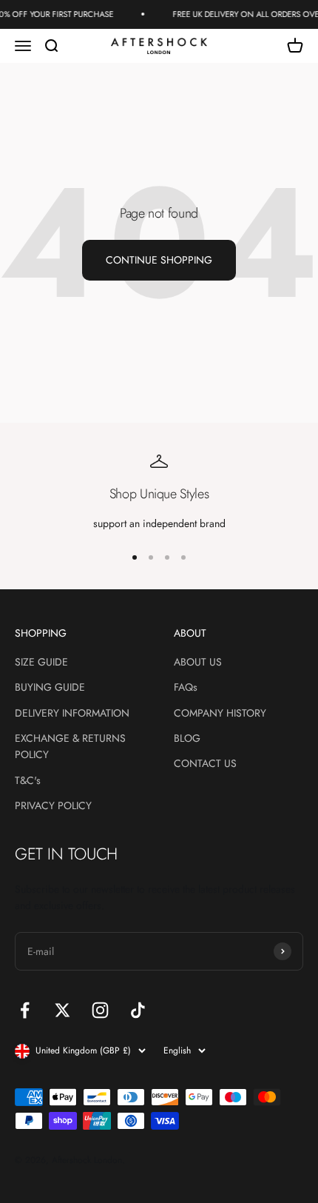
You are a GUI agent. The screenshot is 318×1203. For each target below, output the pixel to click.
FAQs (185, 687)
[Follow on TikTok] (138, 1010)
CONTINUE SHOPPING (159, 259)
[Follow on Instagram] (100, 1010)
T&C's (28, 780)
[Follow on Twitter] (62, 1010)
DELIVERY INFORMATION (72, 713)
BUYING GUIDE (50, 687)
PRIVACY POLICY (53, 805)
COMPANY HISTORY (220, 713)
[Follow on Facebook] (25, 1010)
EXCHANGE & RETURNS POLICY (70, 746)
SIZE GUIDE (41, 661)
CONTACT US (205, 763)
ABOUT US (198, 661)
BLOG (187, 738)
